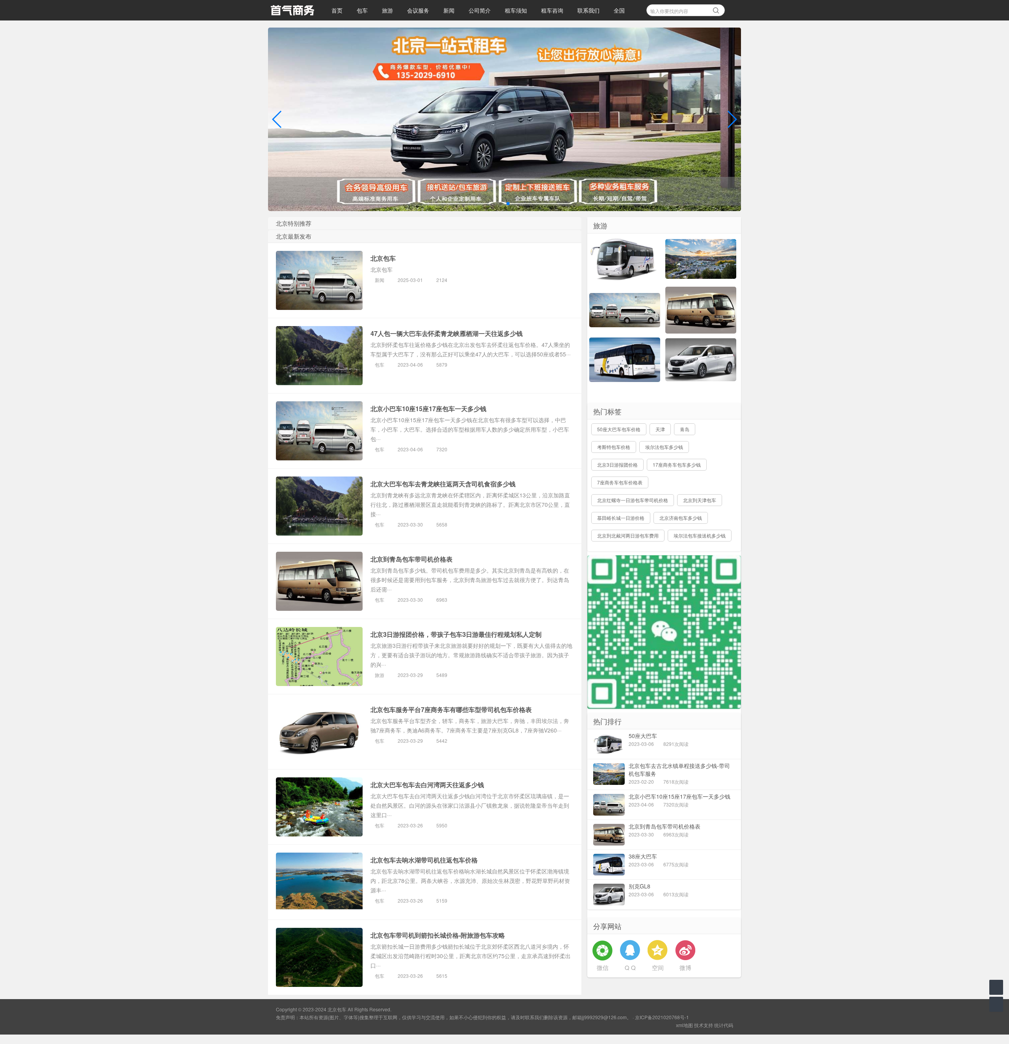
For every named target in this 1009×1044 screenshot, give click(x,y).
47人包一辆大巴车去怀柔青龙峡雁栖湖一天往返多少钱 (446, 333)
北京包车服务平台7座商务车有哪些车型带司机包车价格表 (451, 709)
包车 (362, 10)
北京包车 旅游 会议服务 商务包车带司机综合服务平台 (292, 10)
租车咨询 (552, 10)
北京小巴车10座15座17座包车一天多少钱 (428, 408)
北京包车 (383, 258)
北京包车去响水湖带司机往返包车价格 (424, 859)
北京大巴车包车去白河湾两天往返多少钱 (427, 784)
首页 (337, 10)
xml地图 (684, 1025)
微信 (603, 967)
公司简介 (480, 10)
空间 (658, 967)
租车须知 (516, 10)
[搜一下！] (716, 9)
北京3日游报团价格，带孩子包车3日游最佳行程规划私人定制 (456, 634)
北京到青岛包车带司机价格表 (411, 559)
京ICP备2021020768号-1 (662, 1017)
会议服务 (418, 10)
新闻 (448, 10)
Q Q (630, 967)
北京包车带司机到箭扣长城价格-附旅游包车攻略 (437, 935)
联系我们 (588, 10)
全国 (619, 10)
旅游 (387, 10)
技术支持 (703, 1025)
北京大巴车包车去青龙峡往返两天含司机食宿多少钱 (443, 483)
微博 (685, 967)
